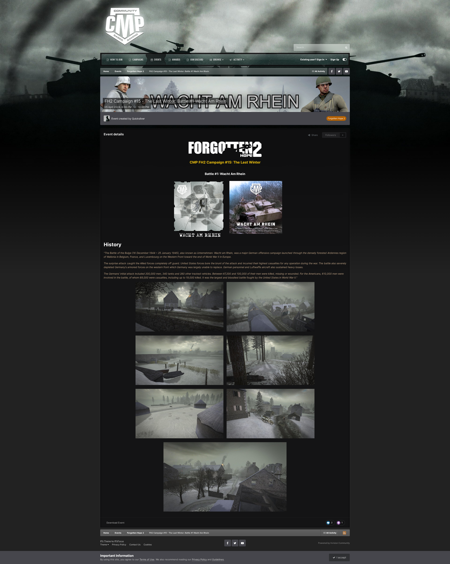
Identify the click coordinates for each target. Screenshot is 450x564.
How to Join (116, 59)
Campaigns (137, 59)
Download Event (115, 522)
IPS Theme (105, 541)
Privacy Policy (119, 544)
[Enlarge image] (225, 148)
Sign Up (334, 59)
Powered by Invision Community (334, 543)
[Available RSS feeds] (344, 532)
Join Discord (196, 59)
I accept (340, 557)
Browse (217, 59)
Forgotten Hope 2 (336, 118)
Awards (176, 59)
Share (314, 135)
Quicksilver (138, 118)
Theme (104, 544)
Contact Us (134, 544)
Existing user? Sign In (312, 59)
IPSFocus (119, 541)
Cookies (148, 544)
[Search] (346, 47)
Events (157, 59)
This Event (333, 47)
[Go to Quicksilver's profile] (107, 118)
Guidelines (218, 559)
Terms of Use (147, 559)
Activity (237, 59)
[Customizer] (344, 59)
